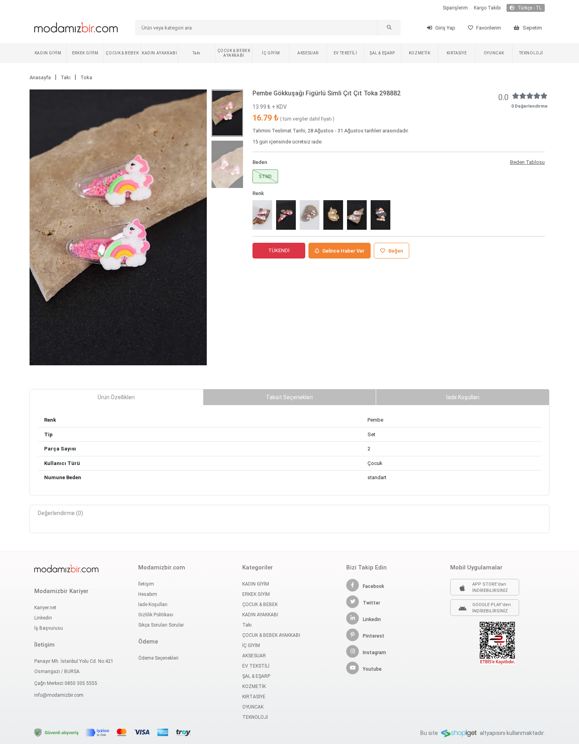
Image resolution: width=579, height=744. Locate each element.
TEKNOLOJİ (531, 53)
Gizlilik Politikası (155, 615)
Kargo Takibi (487, 8)
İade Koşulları (152, 604)
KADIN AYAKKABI (159, 53)
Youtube (372, 669)
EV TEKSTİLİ (345, 53)
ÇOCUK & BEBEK (122, 53)
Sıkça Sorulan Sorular (161, 625)
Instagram (374, 652)
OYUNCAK (494, 53)
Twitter (371, 603)
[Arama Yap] (389, 27)
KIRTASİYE (457, 53)
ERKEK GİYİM (85, 53)
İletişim (146, 584)
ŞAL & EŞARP (382, 53)
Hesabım (147, 594)
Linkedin (43, 618)
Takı (196, 53)
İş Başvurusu (48, 628)
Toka (86, 77)
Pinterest (373, 636)
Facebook (373, 586)
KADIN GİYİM (48, 53)
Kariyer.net (45, 607)
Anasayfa (40, 77)
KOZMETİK (420, 53)
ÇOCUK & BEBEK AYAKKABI (234, 53)
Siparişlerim (455, 8)
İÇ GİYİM (271, 53)
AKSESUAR (308, 53)
